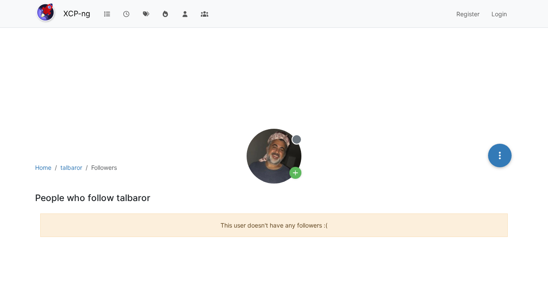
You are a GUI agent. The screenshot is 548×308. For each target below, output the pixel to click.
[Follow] (295, 173)
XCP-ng (76, 13)
